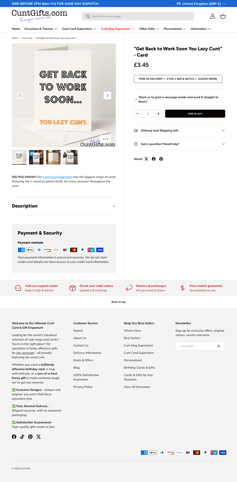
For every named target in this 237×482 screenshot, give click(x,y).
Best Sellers (132, 338)
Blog (76, 367)
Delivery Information (87, 353)
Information (199, 29)
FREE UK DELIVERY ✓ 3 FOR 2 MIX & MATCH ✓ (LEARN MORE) (178, 78)
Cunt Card (27, 38)
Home (16, 29)
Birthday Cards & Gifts (139, 367)
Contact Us (81, 345)
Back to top (118, 302)
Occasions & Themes (38, 29)
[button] (223, 16)
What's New (132, 330)
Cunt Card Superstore (77, 29)
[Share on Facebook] (153, 159)
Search (78, 330)
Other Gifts (147, 29)
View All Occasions (137, 387)
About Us (79, 338)
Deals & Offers (83, 360)
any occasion (25, 353)
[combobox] (138, 16)
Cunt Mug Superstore (115, 29)
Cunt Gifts (25, 468)
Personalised (173, 29)
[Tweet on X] (146, 159)
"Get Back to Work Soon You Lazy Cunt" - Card (57, 38)
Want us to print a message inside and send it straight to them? (178, 99)
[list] (64, 95)
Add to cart (195, 113)
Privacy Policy (83, 387)
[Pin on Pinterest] (161, 159)
